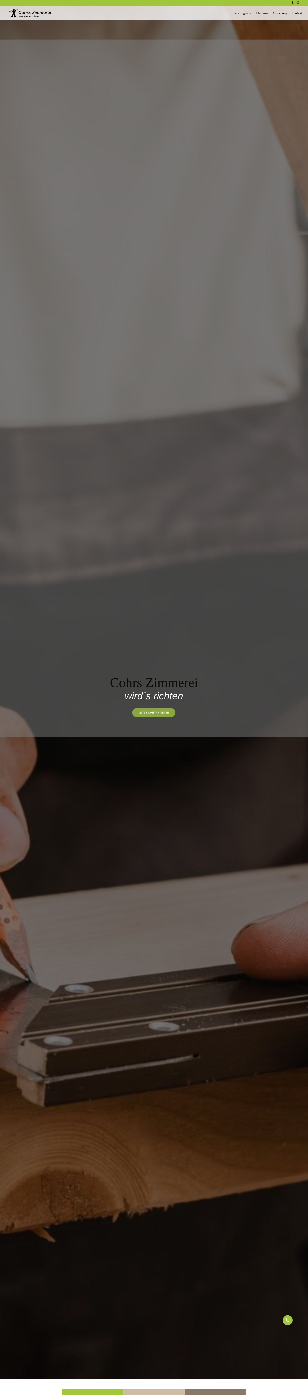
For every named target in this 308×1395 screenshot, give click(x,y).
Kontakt (297, 13)
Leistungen (241, 13)
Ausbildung (280, 13)
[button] (288, 1320)
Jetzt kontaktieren (153, 712)
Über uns (262, 13)
